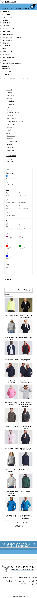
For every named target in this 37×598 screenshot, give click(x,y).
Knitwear (6, 23)
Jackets (5, 26)
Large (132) (22, 202)
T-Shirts (5, 11)
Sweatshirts (7, 17)
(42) (21, 238)
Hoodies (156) (10, 178)
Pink (20, 239)
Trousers (6, 31)
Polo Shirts (7, 14)
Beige (21, 229)
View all (9, 90)
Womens (5, 55)
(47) (8, 248)
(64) (22, 248)
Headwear (6, 46)
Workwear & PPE (8, 40)
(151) (12, 228)
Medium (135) (10, 202)
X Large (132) (10, 208)
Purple (8, 239)
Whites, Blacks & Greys (13, 229)
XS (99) (8, 195)
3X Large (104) (10, 215)
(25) (9, 238)
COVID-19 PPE (6, 72)
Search (26, 8)
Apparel (5, 60)
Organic (11, 104)
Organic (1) (10, 184)
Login (18, 8)
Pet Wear (9, 161)
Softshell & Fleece (9, 29)
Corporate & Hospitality (12, 37)
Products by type (14, 78)
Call (11, 8)
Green (21, 248)
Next (26, 523)
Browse (5, 8)
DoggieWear (7, 69)
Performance (7, 34)
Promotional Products (11, 63)
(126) (9, 258)
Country (5, 75)
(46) (22, 228)
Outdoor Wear (8, 57)
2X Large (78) (23, 208)
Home (2, 78)
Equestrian (6, 66)
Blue (7, 258)
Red (7, 248)
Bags (4, 49)
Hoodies (5, 20)
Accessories (7, 52)
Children (6, 43)
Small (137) (22, 195)
